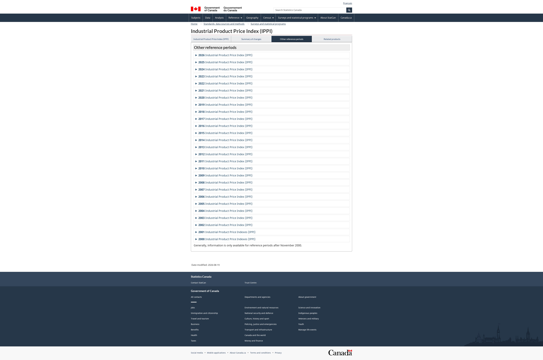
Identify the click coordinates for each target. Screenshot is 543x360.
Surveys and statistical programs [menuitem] (295, 17)
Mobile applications (216, 352)
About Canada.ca (238, 352)
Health (194, 335)
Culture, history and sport (257, 318)
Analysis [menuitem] (219, 17)
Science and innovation (309, 307)
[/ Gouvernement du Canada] (216, 9)
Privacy (278, 352)
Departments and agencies (257, 297)
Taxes (193, 340)
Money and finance (254, 340)
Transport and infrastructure (258, 329)
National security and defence (259, 313)
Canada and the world (255, 335)
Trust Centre (251, 282)
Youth (301, 324)
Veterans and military (308, 318)
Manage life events (307, 329)
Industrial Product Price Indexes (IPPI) (226, 232)
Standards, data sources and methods (224, 23)
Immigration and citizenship (204, 313)
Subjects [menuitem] (195, 17)
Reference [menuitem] (234, 17)
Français (347, 3)
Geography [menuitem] (252, 17)
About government (307, 297)
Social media (197, 352)
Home (194, 23)
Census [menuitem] (267, 17)
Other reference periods (291, 39)
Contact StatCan (198, 282)
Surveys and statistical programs (268, 23)
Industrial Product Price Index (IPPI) (211, 39)
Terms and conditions (260, 352)
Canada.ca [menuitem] (346, 17)
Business (195, 324)
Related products (332, 39)
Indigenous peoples (307, 313)
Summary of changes (251, 39)
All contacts (196, 297)
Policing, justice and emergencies (261, 324)
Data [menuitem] (207, 17)
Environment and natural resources (261, 307)
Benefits (195, 329)
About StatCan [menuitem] (328, 17)
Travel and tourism (200, 318)
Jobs (193, 307)
